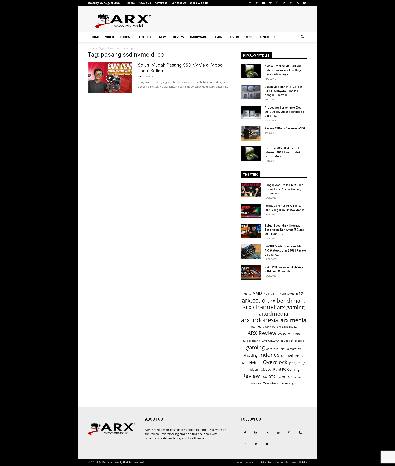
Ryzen (281, 377)
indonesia (271, 355)
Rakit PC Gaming (286, 369)
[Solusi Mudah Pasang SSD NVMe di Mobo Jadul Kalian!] (110, 77)
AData (247, 293)
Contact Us (178, 3)
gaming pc (272, 348)
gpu (283, 348)
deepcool (300, 340)
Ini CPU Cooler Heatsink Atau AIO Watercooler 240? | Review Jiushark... (285, 250)
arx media (293, 320)
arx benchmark (286, 300)
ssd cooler (299, 377)
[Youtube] (304, 3)
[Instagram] (257, 3)
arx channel (259, 307)
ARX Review (261, 333)
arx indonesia (260, 320)
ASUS (282, 334)
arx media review (287, 326)
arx (300, 293)
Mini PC (299, 355)
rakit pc (265, 369)
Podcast (126, 37)
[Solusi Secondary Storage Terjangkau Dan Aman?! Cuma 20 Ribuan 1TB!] (251, 231)
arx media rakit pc (262, 327)
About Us (145, 3)
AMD (257, 293)
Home (131, 3)
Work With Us (199, 3)
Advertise (161, 3)
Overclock (275, 362)
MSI (244, 363)
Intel (289, 355)
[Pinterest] (277, 3)
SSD (289, 377)
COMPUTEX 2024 (270, 340)
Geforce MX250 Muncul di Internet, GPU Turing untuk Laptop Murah (282, 152)
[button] (302, 37)
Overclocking (241, 37)
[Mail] (270, 3)
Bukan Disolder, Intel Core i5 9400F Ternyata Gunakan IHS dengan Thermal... (284, 91)
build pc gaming (251, 340)
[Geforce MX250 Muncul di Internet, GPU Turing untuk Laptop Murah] (251, 153)
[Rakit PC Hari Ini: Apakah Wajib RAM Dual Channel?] (251, 272)
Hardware (198, 37)
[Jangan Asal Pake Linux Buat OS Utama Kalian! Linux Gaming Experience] (251, 190)
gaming (255, 347)
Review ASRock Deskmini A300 (285, 128)
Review (178, 37)
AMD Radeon (271, 293)
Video (109, 37)
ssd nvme (256, 383)
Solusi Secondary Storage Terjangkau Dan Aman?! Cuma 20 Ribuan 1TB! (284, 229)
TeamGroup (271, 383)
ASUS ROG (294, 334)
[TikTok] (291, 3)
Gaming (218, 37)
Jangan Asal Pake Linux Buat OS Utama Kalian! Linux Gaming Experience (286, 189)
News (163, 37)
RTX (272, 376)
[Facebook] (250, 3)
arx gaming (291, 307)
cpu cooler (287, 340)
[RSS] (284, 3)
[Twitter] (297, 3)
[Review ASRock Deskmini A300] (251, 133)
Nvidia (255, 363)
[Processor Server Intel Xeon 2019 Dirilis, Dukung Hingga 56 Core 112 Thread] (251, 113)
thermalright (288, 383)
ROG (264, 377)
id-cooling (250, 355)
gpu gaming (294, 348)
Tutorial (146, 37)
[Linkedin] (263, 3)
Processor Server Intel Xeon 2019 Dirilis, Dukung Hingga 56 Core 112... (284, 112)
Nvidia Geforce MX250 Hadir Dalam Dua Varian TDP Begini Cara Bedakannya (284, 70)
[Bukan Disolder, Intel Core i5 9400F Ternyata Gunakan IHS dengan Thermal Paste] (251, 92)
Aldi (140, 76)
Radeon (252, 370)
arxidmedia (273, 313)
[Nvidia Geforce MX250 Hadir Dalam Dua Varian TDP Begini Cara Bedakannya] (251, 71)
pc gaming (297, 363)
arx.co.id (254, 300)
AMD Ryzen (287, 294)
